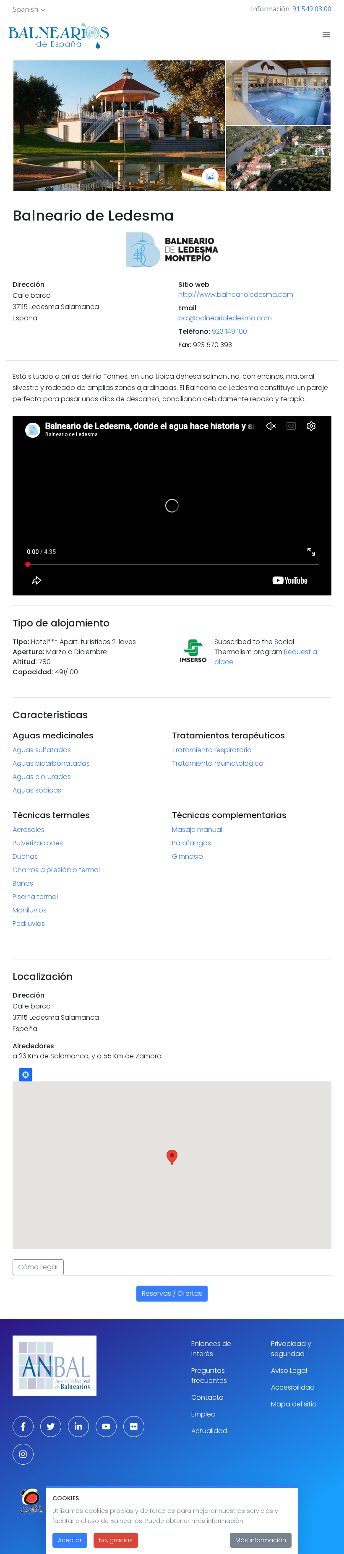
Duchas (25, 856)
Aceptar (70, 1540)
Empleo (203, 1414)
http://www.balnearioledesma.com (235, 294)
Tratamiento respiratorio (212, 750)
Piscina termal (35, 897)
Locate (25, 1074)
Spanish (25, 9)
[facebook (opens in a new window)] (23, 1426)
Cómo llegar (38, 1267)
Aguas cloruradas (42, 777)
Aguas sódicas (37, 790)
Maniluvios (30, 910)
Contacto (207, 1397)
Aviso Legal (289, 1370)
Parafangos (191, 843)
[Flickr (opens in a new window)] (133, 1426)
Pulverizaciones (38, 843)
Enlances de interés (211, 1349)
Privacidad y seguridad (291, 1349)
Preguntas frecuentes (209, 1375)
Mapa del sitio (294, 1404)
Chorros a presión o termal (56, 870)
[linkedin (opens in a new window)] (78, 1426)
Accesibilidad (293, 1387)
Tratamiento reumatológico (217, 763)
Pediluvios (29, 923)
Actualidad (209, 1431)
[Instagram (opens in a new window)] (23, 1454)
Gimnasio (187, 856)
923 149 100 (229, 331)
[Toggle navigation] (326, 34)
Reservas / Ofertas (172, 1293)
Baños (23, 883)
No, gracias (116, 1540)
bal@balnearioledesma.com (225, 318)
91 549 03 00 (311, 8)
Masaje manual (197, 829)
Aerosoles (28, 829)
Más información (260, 1540)
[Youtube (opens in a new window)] (106, 1426)
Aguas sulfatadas (42, 750)
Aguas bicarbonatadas (51, 763)
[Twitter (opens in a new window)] (50, 1426)
